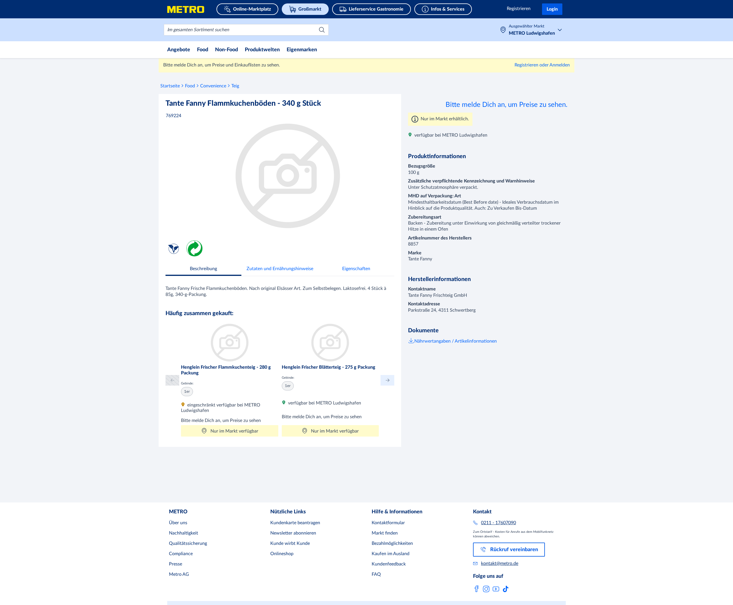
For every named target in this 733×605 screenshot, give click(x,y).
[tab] (203, 269)
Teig (235, 86)
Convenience (213, 86)
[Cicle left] (172, 380)
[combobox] (246, 30)
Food (190, 86)
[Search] (322, 30)
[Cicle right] (387, 380)
